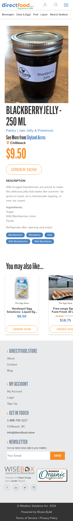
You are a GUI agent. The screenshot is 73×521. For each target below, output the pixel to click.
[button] (9, 64)
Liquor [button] (44, 14)
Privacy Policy (48, 518)
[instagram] (34, 488)
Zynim (14, 481)
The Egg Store (22, 303)
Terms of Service (26, 518)
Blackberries (15, 235)
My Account (14, 391)
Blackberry (35, 235)
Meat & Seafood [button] (59, 14)
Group (24, 477)
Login (10, 397)
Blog (10, 370)
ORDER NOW (24, 169)
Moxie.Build (44, 512)
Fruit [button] (35, 14)
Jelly (49, 235)
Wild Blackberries (18, 241)
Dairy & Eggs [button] (23, 14)
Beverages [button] (8, 14)
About (11, 358)
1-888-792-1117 (17, 420)
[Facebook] (7, 488)
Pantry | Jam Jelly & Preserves (29, 130)
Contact (12, 364)
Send (57, 455)
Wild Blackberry (43, 241)
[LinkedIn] (16, 488)
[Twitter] (25, 488)
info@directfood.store (21, 432)
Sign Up (12, 403)
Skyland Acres (36, 138)
